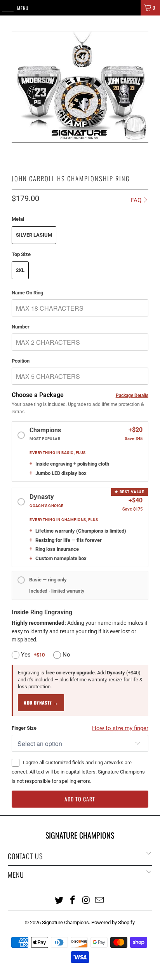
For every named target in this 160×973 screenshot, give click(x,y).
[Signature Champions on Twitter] (59, 900)
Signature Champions (65, 922)
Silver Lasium (34, 235)
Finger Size (24, 728)
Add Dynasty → (41, 702)
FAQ (136, 200)
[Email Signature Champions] (100, 900)
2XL (20, 270)
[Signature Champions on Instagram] (86, 900)
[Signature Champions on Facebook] (73, 900)
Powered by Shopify (113, 922)
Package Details (132, 395)
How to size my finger (120, 728)
